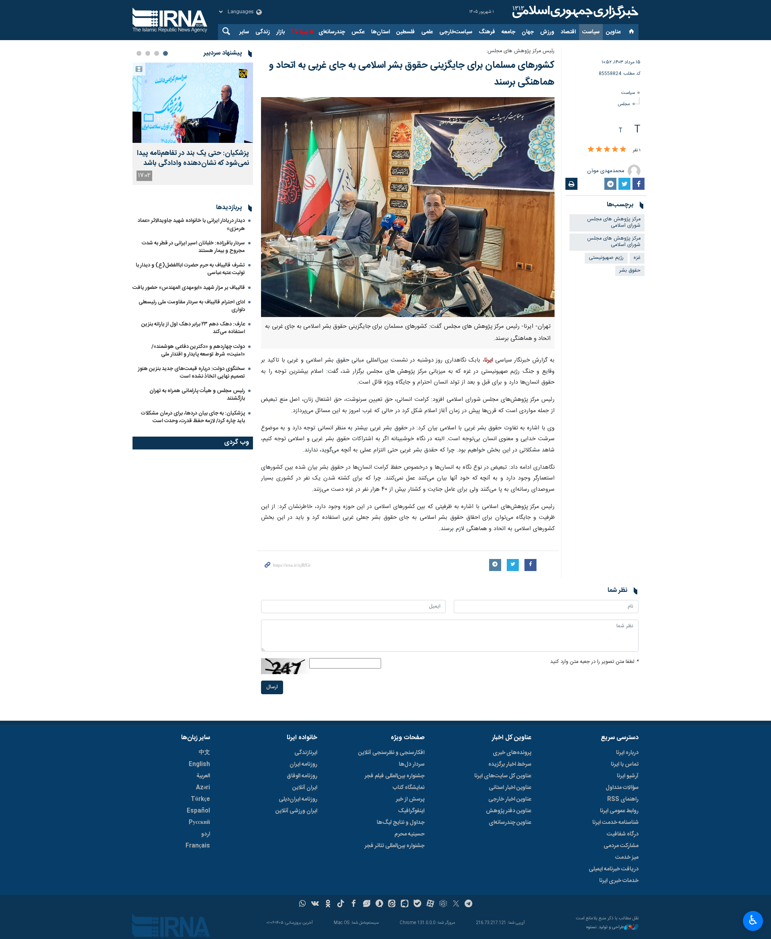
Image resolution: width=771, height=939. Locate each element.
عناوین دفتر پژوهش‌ (508, 811)
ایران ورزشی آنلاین (296, 811)
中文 (204, 753)
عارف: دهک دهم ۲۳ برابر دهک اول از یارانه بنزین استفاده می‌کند (193, 328)
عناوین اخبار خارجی (509, 799)
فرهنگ (487, 32)
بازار (280, 32)
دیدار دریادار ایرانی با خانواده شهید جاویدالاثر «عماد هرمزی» (191, 224)
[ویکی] (315, 904)
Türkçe (200, 799)
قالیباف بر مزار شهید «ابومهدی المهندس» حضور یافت (189, 287)
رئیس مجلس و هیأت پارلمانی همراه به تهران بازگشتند (197, 394)
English (199, 764)
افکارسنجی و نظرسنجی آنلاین (391, 753)
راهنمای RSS (622, 799)
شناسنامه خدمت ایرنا (615, 822)
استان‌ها (380, 32)
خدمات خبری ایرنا (618, 881)
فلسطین (405, 32)
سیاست (591, 32)
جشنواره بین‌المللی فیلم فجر (394, 776)
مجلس (624, 104)
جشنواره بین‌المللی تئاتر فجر (394, 846)
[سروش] (379, 904)
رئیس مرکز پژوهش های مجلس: (520, 51)
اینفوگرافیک (411, 811)
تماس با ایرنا (624, 764)
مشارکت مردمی (621, 846)
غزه (637, 258)
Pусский (199, 822)
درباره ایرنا (627, 753)
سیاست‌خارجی (455, 32)
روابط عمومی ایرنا (619, 811)
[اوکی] (327, 904)
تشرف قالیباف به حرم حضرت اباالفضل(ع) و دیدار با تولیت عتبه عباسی (190, 269)
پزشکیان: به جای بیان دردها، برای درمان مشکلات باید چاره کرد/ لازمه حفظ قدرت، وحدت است (193, 417)
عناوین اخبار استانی (510, 788)
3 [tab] (147, 53)
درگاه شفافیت (622, 834)
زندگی (262, 32)
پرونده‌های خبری (512, 753)
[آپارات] (430, 904)
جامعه (508, 32)
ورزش (547, 32)
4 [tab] (139, 53)
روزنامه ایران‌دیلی (298, 799)
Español (198, 811)
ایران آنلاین (304, 788)
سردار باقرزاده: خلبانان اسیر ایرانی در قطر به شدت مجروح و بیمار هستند (193, 247)
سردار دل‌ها (411, 764)
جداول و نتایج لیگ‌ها (400, 822)
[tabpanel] (193, 124)
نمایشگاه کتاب (408, 788)
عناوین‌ (613, 32)
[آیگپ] (404, 904)
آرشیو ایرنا (627, 776)
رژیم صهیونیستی (606, 258)
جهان (528, 32)
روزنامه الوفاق (302, 776)
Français (198, 846)
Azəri (203, 788)
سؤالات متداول (622, 788)
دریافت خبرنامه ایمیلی (613, 869)
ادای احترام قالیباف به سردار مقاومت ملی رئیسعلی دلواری (192, 306)
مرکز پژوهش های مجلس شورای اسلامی (613, 222)
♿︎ (753, 920)
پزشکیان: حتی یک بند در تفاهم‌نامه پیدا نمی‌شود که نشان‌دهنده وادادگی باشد (193, 158)
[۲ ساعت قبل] (193, 103)
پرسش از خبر (410, 799)
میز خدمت (626, 857)
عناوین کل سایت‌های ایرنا (502, 776)
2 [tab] (156, 53)
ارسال (272, 687)
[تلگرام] (468, 904)
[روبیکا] (443, 904)
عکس (358, 32)
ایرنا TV (299, 32)
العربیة (203, 776)
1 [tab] (165, 53)
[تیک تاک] (340, 904)
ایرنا (574, 12)
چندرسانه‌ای (331, 32)
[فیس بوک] (353, 904)
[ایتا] (392, 904)
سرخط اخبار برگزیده (509, 764)
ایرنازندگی (305, 753)
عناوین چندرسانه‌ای (510, 822)
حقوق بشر (629, 270)
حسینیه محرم (409, 834)
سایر (244, 32)
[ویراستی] (366, 904)
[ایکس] (456, 904)
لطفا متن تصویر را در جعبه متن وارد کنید (594, 662)
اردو (205, 834)
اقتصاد (568, 32)
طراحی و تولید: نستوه (605, 927)
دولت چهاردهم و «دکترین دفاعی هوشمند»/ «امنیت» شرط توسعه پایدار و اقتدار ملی (198, 350)
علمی (427, 32)
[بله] (417, 904)
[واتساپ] (302, 904)
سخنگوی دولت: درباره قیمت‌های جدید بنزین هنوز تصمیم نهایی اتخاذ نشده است (191, 372)
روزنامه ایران (303, 764)
